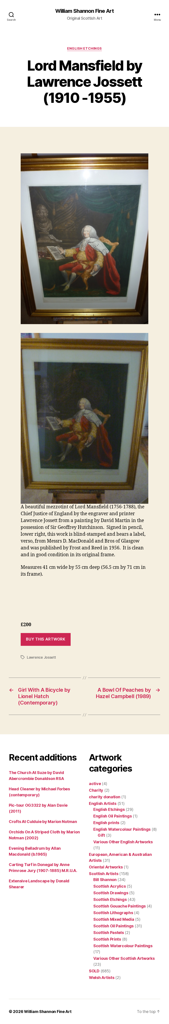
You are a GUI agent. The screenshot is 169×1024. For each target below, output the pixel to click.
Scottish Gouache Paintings (119, 906)
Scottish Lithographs (113, 912)
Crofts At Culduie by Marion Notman (43, 821)
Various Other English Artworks (123, 842)
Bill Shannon (105, 879)
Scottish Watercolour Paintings (122, 945)
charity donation (104, 797)
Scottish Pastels (108, 932)
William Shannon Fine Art (84, 11)
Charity (96, 790)
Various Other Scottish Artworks (124, 958)
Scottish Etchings (110, 899)
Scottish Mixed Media (113, 919)
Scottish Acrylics (109, 886)
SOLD (94, 971)
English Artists (102, 803)
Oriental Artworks (106, 867)
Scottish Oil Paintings (113, 926)
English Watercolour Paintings (122, 829)
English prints (106, 822)
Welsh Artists (101, 977)
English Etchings (84, 49)
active (95, 783)
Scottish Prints (107, 939)
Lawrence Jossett (41, 657)
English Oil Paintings (112, 816)
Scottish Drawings (110, 893)
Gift (101, 835)
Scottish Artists (103, 873)
